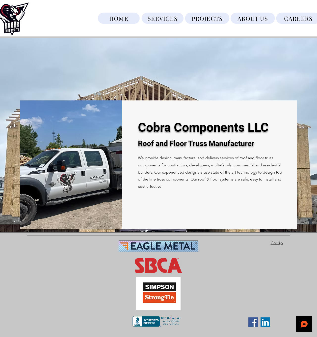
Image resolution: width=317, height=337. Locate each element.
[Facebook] (253, 322)
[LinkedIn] (265, 322)
